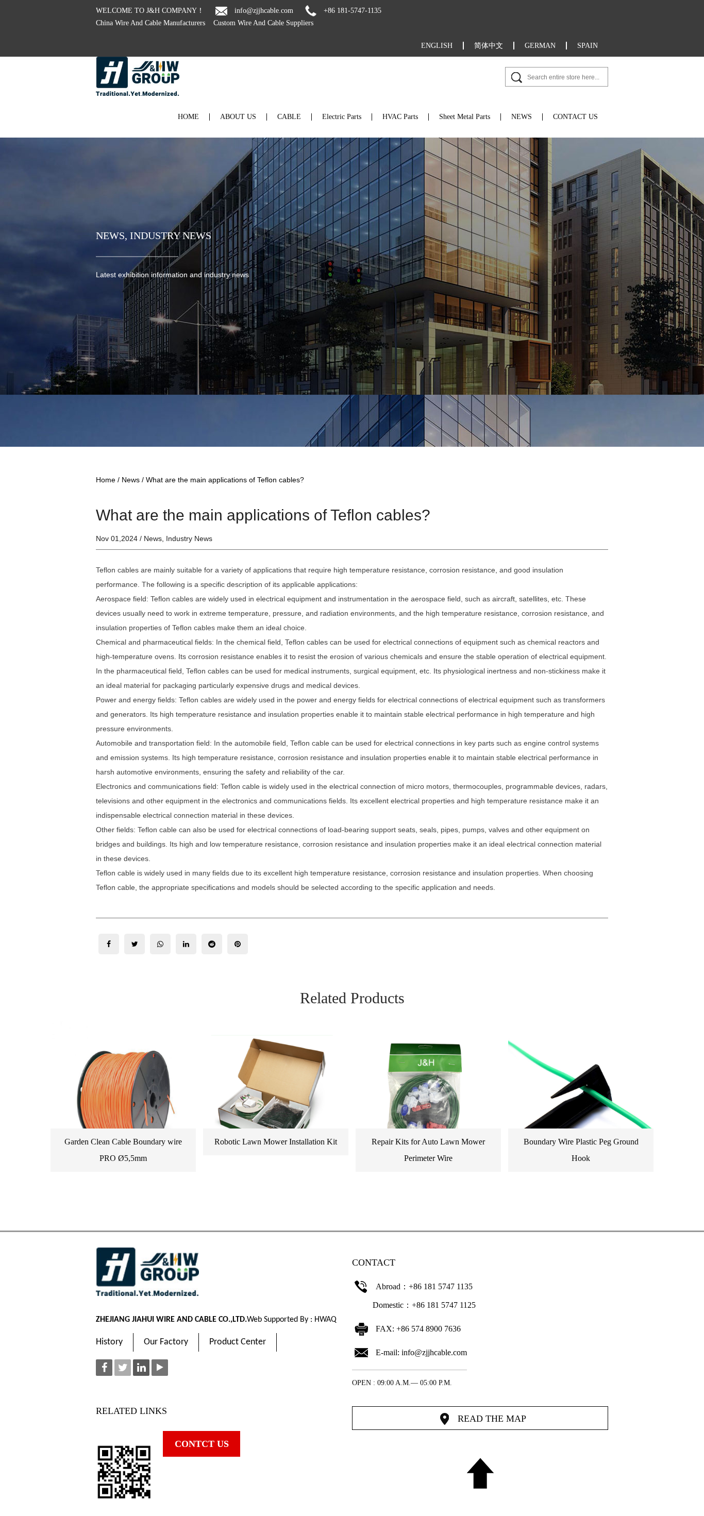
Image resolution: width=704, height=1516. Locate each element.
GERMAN (540, 45)
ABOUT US (238, 117)
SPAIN (587, 45)
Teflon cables (117, 570)
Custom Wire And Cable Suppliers (263, 23)
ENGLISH (436, 45)
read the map (492, 1418)
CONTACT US (575, 117)
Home (105, 480)
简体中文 (488, 45)
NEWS (521, 117)
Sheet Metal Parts (464, 117)
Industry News (170, 235)
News (110, 235)
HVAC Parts (400, 117)
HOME (188, 117)
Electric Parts (341, 117)
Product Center (237, 1342)
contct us (202, 1444)
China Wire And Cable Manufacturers (150, 23)
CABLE (289, 117)
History (109, 1342)
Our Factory (166, 1342)
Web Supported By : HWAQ (292, 1320)
